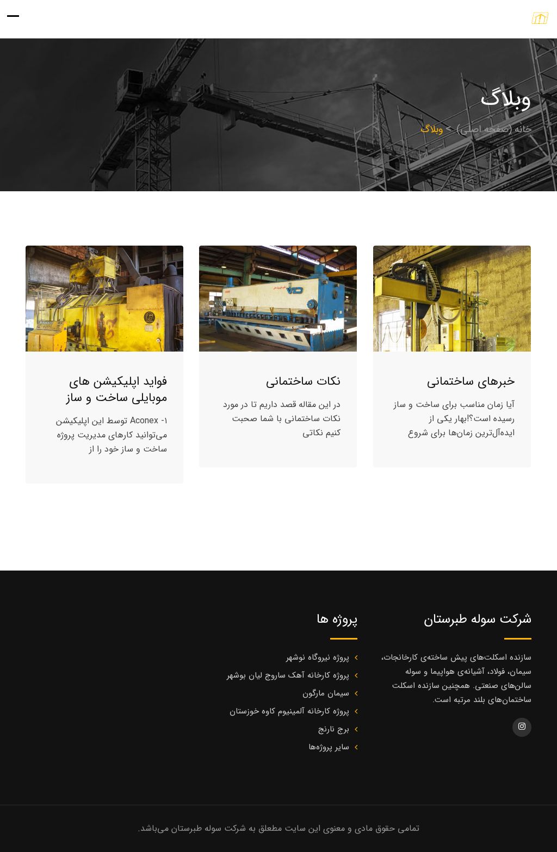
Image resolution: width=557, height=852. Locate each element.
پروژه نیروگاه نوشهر (317, 657)
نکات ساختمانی (303, 381)
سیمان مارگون (325, 693)
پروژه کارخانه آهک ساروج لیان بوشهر (288, 675)
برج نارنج (333, 729)
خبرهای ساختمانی (471, 381)
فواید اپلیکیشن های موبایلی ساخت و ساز (116, 389)
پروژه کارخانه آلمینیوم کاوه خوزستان (289, 711)
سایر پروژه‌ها (328, 747)
